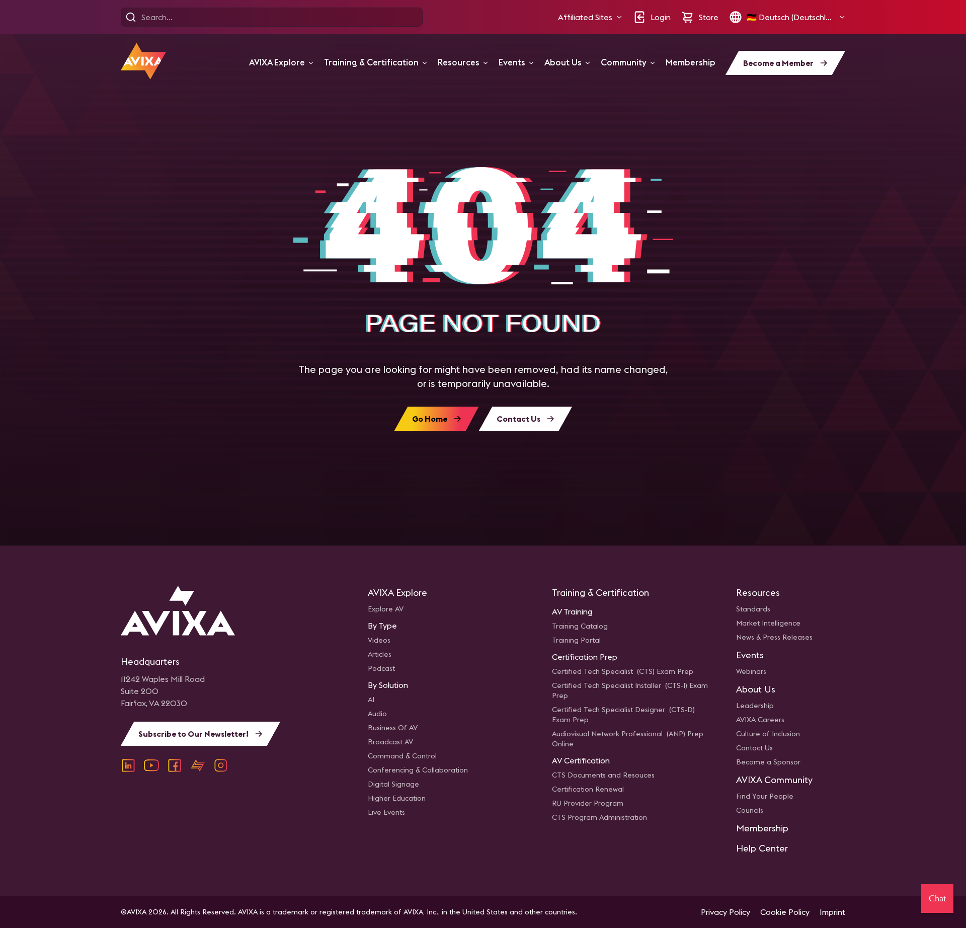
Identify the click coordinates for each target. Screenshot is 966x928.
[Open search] (130, 17)
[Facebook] (174, 765)
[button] (590, 17)
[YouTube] (151, 765)
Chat (937, 898)
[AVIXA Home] (143, 61)
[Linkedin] (128, 765)
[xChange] (197, 765)
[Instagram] (220, 765)
